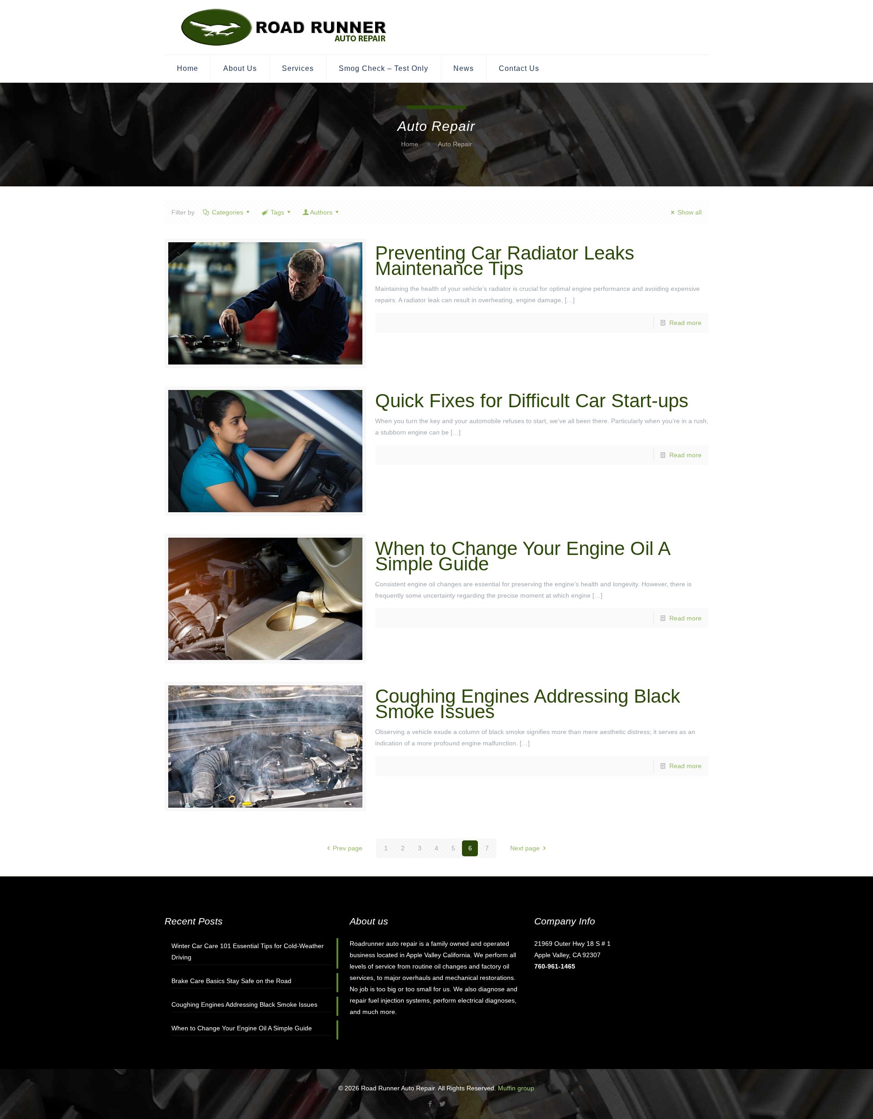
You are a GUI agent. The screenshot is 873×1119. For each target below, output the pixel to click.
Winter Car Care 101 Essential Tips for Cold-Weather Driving (247, 951)
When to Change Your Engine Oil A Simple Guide (522, 556)
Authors (321, 212)
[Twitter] (442, 1104)
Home (409, 144)
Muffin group (516, 1088)
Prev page (347, 848)
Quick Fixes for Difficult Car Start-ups (531, 400)
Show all (689, 212)
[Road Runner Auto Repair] (284, 27)
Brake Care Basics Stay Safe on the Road (231, 980)
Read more (685, 322)
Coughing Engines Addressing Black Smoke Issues (527, 703)
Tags (277, 212)
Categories (227, 212)
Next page (525, 848)
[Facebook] (430, 1104)
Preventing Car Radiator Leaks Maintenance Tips (504, 260)
